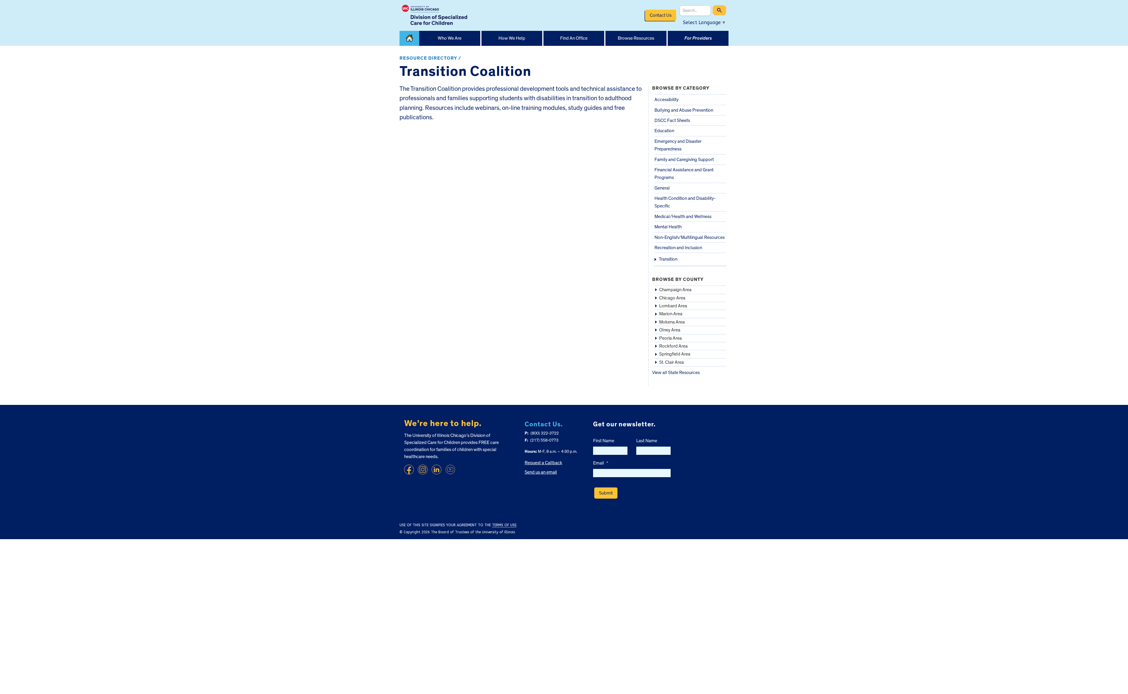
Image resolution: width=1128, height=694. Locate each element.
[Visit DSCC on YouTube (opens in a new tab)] (450, 469)
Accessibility (666, 99)
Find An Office (574, 38)
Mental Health (668, 226)
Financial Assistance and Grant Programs (684, 173)
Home (409, 38)
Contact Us (661, 15)
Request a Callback (543, 462)
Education (664, 130)
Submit (606, 493)
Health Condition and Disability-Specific (685, 202)
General (662, 188)
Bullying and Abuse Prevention (683, 110)
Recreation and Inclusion (678, 247)
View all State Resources (676, 372)
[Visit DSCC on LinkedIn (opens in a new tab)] (436, 469)
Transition (668, 259)
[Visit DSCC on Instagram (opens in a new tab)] (422, 469)
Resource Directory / (430, 58)
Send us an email (541, 472)
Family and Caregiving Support (684, 159)
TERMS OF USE (504, 525)
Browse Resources (636, 38)
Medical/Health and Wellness (682, 216)
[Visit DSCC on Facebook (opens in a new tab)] (409, 469)
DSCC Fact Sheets (672, 120)
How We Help (511, 38)
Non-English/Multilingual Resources (689, 237)
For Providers (698, 38)
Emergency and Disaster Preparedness (677, 145)
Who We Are (449, 38)
